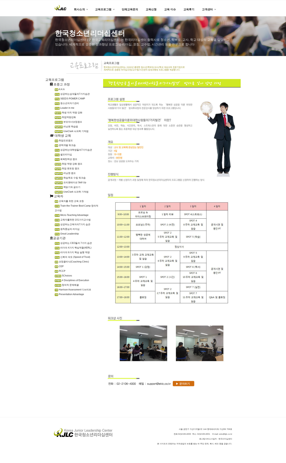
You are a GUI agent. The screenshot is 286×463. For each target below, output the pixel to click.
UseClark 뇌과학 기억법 (72, 131)
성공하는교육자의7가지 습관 (72, 224)
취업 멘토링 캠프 (67, 168)
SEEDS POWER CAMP (70, 98)
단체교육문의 (130, 9)
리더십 (57, 94)
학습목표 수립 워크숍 (70, 177)
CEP (59, 266)
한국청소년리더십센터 (90, 33)
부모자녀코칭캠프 (68, 122)
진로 (56, 89)
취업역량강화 (65, 117)
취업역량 (58, 117)
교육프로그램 (103, 9)
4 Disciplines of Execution (72, 280)
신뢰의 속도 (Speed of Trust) (72, 257)
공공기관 (59, 238)
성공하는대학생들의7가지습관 (73, 150)
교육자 (58, 196)
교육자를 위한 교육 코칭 (69, 201)
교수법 (57, 206)
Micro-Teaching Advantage (72, 215)
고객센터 (207, 9)
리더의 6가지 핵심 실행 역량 (72, 252)
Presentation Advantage (69, 294)
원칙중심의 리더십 (67, 229)
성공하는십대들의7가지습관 (72, 94)
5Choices (63, 275)
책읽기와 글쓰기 (67, 187)
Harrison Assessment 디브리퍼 (73, 289)
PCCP (60, 271)
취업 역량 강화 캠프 (68, 163)
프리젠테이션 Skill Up (70, 182)
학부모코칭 (59, 122)
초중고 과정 (61, 84)
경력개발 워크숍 (65, 145)
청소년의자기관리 (67, 103)
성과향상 (58, 276)
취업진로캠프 (64, 140)
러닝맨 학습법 (66, 126)
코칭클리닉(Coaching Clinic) (72, 261)
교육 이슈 (170, 9)
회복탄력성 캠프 (66, 159)
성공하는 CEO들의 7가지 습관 (73, 243)
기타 (56, 290)
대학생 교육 (62, 135)
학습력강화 (59, 127)
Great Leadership (67, 233)
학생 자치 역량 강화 (68, 112)
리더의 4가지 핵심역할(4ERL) (73, 247)
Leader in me (64, 108)
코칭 (56, 201)
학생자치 (58, 113)
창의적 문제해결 (67, 285)
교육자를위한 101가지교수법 (73, 219)
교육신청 (151, 9)
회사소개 (79, 9)
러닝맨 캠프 (65, 173)
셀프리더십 (63, 154)
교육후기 (188, 9)
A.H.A (60, 89)
